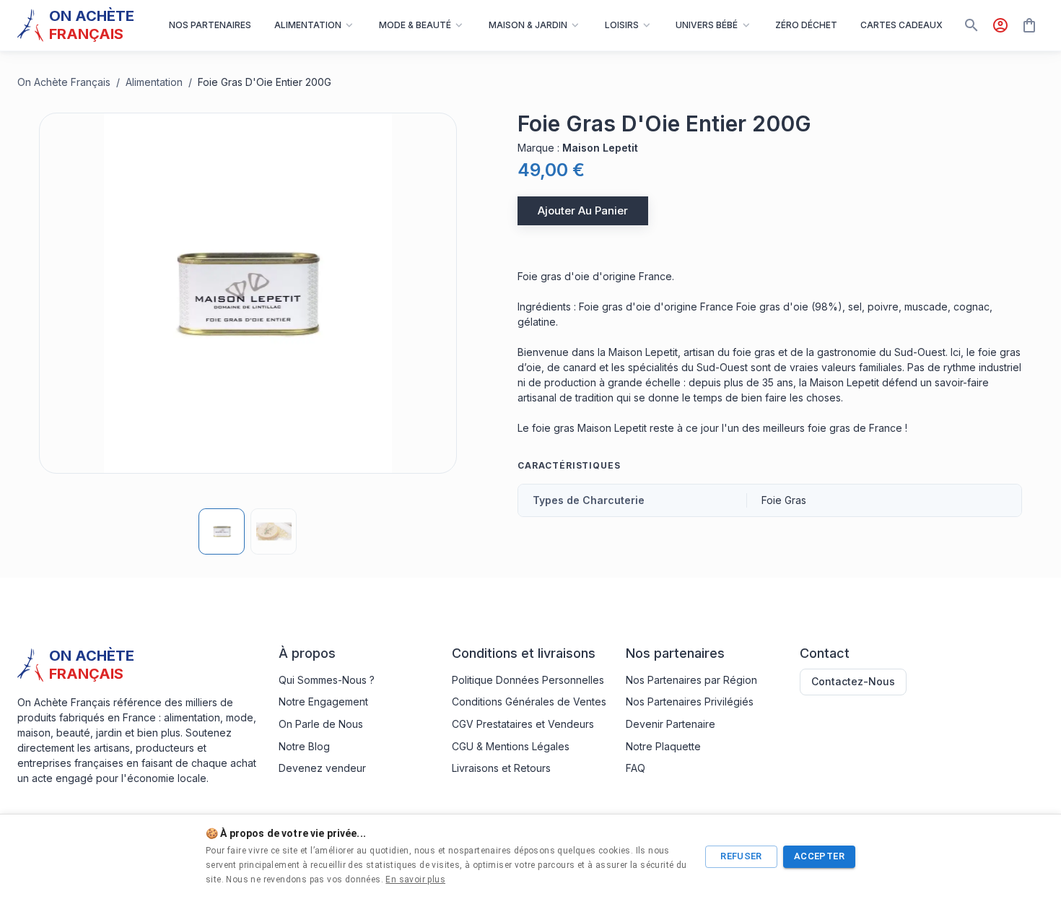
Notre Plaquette (663, 746)
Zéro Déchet (806, 24)
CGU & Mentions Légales (510, 746)
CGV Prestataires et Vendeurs (523, 724)
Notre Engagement (323, 701)
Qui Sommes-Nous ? (327, 680)
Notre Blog (304, 746)
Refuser (741, 856)
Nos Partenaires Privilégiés (690, 701)
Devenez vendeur (322, 768)
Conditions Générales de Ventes (529, 701)
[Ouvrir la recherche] (971, 25)
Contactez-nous (853, 681)
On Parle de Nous (321, 724)
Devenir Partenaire (670, 724)
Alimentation (154, 82)
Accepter (819, 856)
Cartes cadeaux (901, 24)
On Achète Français (63, 82)
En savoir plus (415, 879)
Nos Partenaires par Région (691, 680)
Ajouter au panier (583, 210)
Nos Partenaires (210, 24)
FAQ (635, 768)
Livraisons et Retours (501, 768)
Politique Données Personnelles (528, 680)
